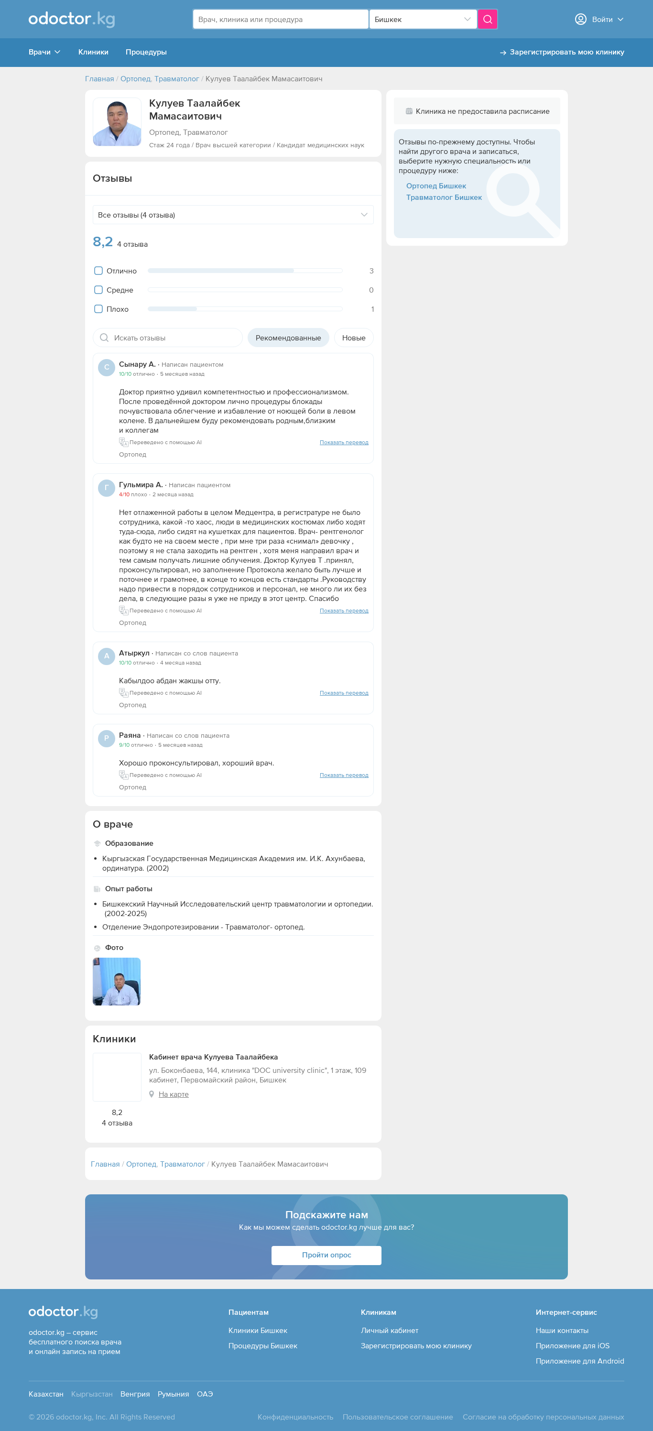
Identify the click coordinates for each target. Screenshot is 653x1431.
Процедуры (146, 52)
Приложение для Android (580, 1360)
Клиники (93, 52)
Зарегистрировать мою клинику (567, 52)
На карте (174, 1094)
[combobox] (281, 19)
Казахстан (46, 1393)
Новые (354, 337)
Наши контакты (562, 1330)
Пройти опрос (326, 1255)
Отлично (122, 270)
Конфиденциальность (295, 1416)
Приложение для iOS (572, 1345)
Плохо (118, 309)
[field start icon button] (104, 337)
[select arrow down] (467, 19)
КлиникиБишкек (258, 1330)
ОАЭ (205, 1393)
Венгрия (135, 1393)
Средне (120, 289)
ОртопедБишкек (436, 186)
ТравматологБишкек (444, 198)
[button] (117, 122)
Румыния (173, 1393)
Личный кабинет (389, 1330)
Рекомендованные (288, 337)
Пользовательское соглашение (398, 1416)
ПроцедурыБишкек (263, 1345)
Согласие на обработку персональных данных (543, 1416)
